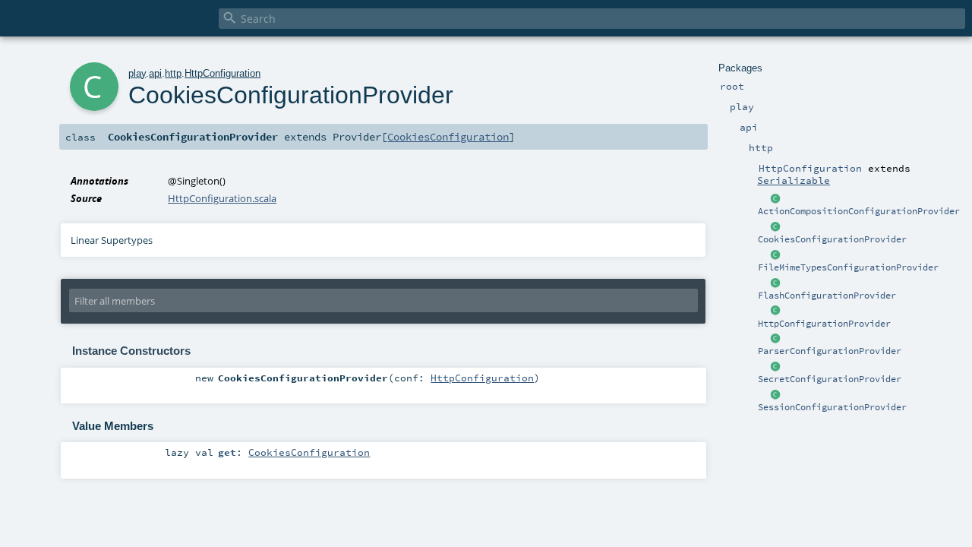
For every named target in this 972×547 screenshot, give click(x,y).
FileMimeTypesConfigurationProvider (848, 267)
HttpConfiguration (222, 73)
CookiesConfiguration (448, 137)
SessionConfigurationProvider (832, 407)
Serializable (793, 180)
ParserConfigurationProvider (829, 351)
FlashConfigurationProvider (827, 295)
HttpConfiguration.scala (222, 198)
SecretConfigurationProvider (829, 379)
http (173, 73)
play (137, 73)
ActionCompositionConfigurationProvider (859, 211)
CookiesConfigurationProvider (832, 239)
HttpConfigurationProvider (824, 323)
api (155, 73)
